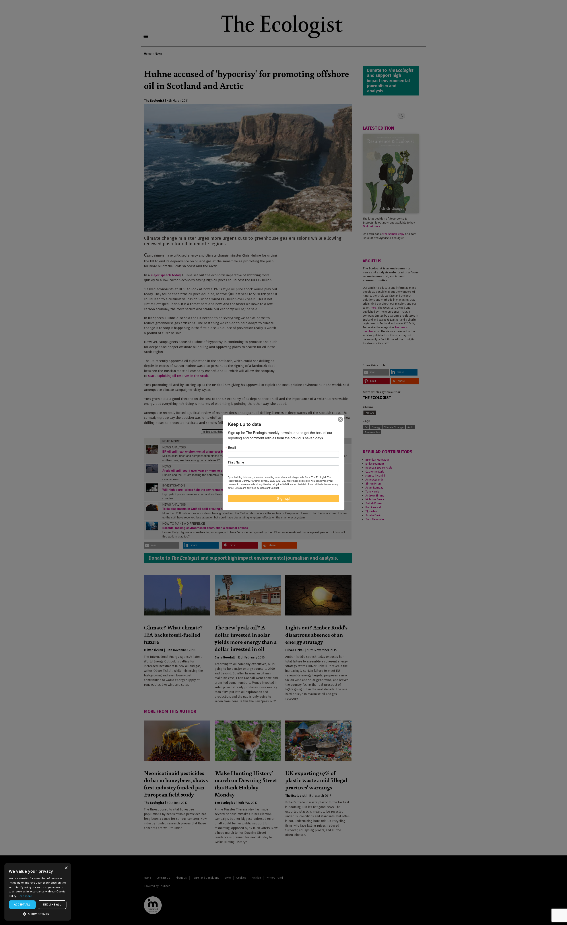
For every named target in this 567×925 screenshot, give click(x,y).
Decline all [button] (52, 904)
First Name (236, 462)
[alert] (37, 892)
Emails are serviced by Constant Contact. (257, 487)
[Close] (340, 419)
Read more (25, 896)
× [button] (66, 868)
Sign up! (283, 498)
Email (232, 447)
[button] (37, 914)
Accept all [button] (22, 904)
